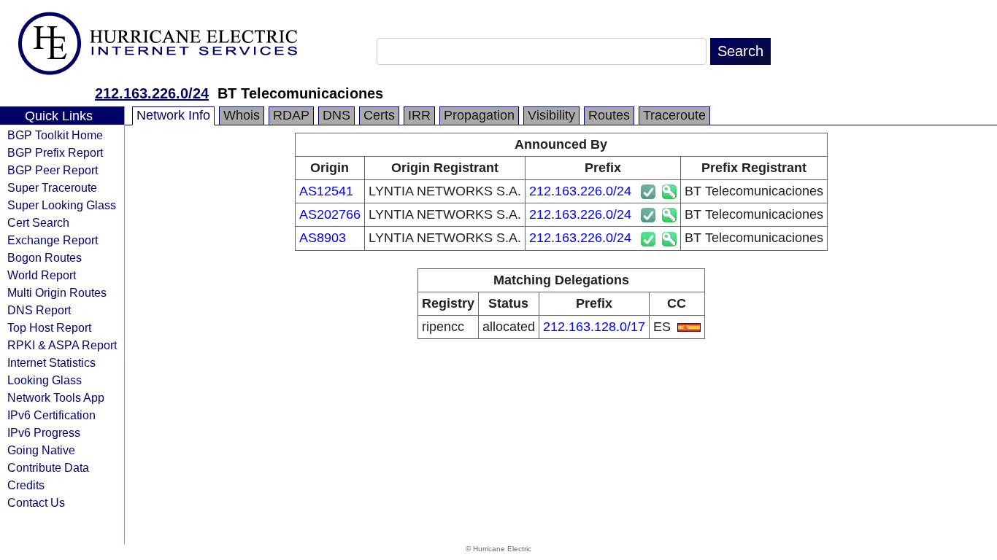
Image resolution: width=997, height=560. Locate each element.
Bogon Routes (44, 257)
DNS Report (39, 309)
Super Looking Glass (61, 204)
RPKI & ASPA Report (62, 344)
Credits (26, 484)
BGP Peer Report (52, 169)
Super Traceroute (52, 187)
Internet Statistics (51, 362)
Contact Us (36, 502)
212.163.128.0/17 (594, 326)
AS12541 (326, 191)
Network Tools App (55, 397)
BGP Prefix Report (55, 152)
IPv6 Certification (51, 414)
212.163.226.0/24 (152, 93)
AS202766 (330, 214)
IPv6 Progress (43, 432)
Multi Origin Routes (57, 292)
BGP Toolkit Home (55, 134)
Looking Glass (44, 379)
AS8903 (322, 237)
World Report (41, 274)
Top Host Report (49, 327)
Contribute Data (48, 467)
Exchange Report (52, 239)
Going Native (41, 449)
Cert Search (38, 222)
